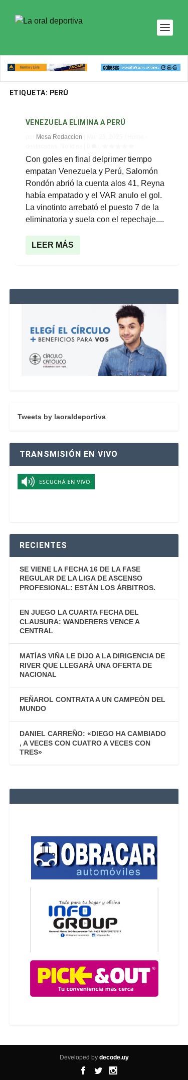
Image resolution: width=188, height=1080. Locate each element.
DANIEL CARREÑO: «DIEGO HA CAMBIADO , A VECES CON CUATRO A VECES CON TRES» (93, 743)
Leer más (53, 245)
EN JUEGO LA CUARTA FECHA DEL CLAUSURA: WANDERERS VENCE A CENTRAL (79, 621)
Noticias (71, 146)
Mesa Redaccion (59, 136)
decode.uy (114, 1057)
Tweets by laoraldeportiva (62, 417)
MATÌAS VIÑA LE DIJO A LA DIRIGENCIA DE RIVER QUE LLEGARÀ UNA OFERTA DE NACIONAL (92, 665)
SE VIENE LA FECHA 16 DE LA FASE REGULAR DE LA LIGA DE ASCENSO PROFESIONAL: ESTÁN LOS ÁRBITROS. (87, 578)
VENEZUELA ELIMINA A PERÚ (76, 122)
